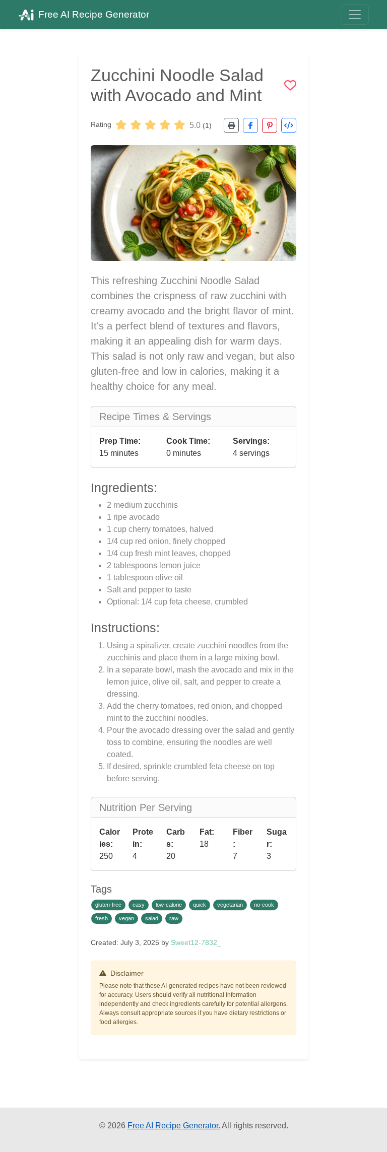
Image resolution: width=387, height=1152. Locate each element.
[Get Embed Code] (288, 125)
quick (199, 905)
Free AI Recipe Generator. (173, 1125)
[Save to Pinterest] (269, 125)
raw (173, 918)
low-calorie (169, 905)
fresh (101, 918)
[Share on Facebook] (250, 125)
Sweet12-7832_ (196, 942)
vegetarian (230, 905)
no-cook (264, 905)
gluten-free (108, 905)
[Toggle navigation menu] (355, 15)
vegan (126, 918)
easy (139, 905)
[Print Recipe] (231, 125)
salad (151, 918)
